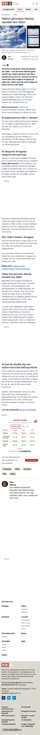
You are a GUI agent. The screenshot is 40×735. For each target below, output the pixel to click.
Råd (4, 474)
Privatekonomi (8, 633)
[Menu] (37, 3)
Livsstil (24, 617)
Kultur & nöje (25, 623)
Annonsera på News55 (7, 712)
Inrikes (4, 644)
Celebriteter (25, 620)
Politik (4, 647)
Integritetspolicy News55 (8, 721)
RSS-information (8, 716)
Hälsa (20, 9)
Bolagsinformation (28, 711)
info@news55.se (15, 693)
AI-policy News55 (8, 724)
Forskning (7, 469)
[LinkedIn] (14, 698)
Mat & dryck (25, 626)
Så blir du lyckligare (27, 410)
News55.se (6, 15)
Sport (23, 629)
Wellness (24, 612)
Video (4, 655)
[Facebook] (3, 698)
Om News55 (26, 707)
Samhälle (6, 641)
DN (27, 110)
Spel (23, 641)
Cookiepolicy (26, 720)
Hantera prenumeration (7, 708)
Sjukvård (24, 609)
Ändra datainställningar (11, 730)
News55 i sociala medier (27, 717)
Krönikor (5, 617)
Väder (12, 474)
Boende (4, 637)
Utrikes (4, 650)
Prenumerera (32, 460)
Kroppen (27, 469)
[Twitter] (9, 698)
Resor (28, 9)
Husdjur (5, 606)
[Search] (33, 3)
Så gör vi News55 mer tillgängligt (28, 725)
